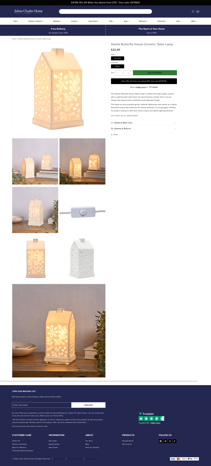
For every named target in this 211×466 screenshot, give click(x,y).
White (118, 66)
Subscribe (88, 405)
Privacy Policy (59, 459)
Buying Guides (54, 444)
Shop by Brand (127, 441)
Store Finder (53, 447)
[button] (197, 11)
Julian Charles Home (26, 459)
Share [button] (116, 134)
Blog (87, 444)
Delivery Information (19, 444)
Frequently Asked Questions (22, 451)
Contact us (16, 441)
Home (14, 39)
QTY (112, 73)
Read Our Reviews (92, 447)
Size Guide (53, 441)
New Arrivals (127, 444)
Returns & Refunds (19, 447)
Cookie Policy (91, 459)
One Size (117, 58)
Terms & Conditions (75, 459)
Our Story (89, 441)
